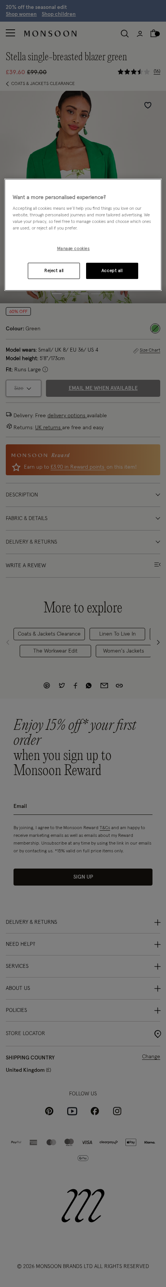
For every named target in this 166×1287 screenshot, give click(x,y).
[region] (83, 235)
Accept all (112, 271)
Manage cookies (73, 249)
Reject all (54, 271)
